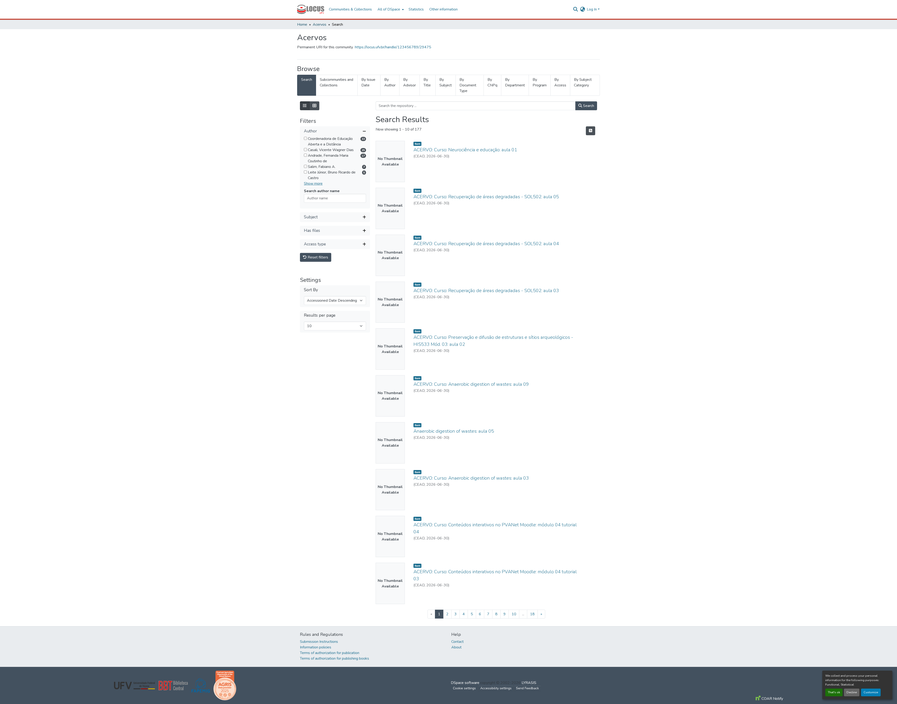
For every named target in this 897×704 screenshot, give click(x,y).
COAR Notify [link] (772, 698)
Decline (852, 692)
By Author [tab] (389, 82)
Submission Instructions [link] (319, 641)
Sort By (311, 289)
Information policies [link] (315, 647)
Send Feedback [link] (527, 688)
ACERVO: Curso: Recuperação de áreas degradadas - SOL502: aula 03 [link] (486, 290)
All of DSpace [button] (388, 9)
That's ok (834, 692)
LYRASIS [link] (529, 682)
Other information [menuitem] (443, 9)
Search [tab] (306, 79)
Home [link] (302, 24)
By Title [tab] (427, 82)
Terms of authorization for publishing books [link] (334, 658)
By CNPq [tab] (492, 82)
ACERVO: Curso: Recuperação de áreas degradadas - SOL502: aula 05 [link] (486, 197)
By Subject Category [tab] (583, 82)
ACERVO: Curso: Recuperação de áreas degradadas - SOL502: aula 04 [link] (486, 244)
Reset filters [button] (317, 257)
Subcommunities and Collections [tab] (336, 82)
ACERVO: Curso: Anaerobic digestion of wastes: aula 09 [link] (471, 384)
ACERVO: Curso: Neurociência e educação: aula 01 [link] (465, 150)
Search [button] (588, 105)
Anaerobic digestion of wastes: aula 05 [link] (453, 431)
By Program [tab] (540, 82)
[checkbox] (305, 138)
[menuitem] (390, 9)
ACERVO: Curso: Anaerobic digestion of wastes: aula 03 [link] (471, 478)
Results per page (319, 315)
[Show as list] (305, 105)
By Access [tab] (560, 82)
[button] (310, 9)
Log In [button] (592, 9)
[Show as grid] (314, 105)
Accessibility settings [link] (496, 688)
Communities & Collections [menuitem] (350, 9)
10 (514, 614)
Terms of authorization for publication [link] (329, 652)
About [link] (456, 647)
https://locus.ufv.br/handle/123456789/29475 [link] (393, 47)
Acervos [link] (319, 24)
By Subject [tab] (445, 82)
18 (532, 614)
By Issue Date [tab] (368, 82)
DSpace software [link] (465, 682)
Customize (871, 692)
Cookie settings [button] (464, 688)
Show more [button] (313, 183)
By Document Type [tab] (467, 85)
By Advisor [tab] (409, 82)
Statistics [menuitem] (416, 9)
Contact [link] (457, 641)
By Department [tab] (515, 82)
